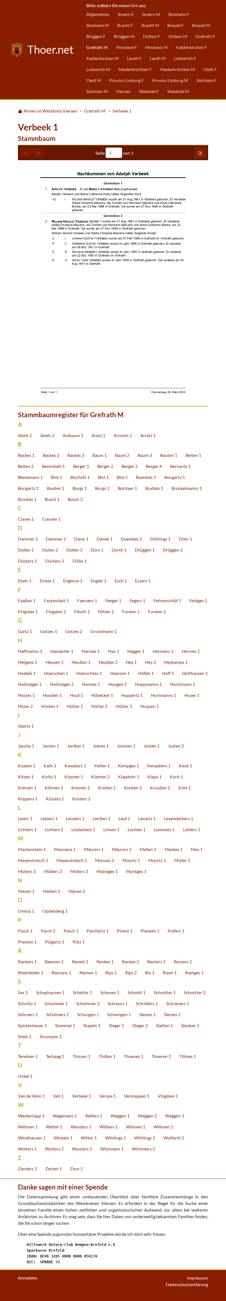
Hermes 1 (191, 651)
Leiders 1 (49, 818)
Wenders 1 (81, 1126)
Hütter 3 (124, 706)
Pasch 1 (25, 930)
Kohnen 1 (27, 787)
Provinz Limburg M (170, 80)
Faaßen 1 (27, 600)
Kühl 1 (184, 787)
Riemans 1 (61, 972)
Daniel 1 (104, 538)
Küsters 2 (81, 798)
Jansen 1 (50, 745)
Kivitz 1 (49, 776)
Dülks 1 (79, 560)
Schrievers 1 (177, 1003)
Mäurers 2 (121, 849)
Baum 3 (145, 455)
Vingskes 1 (168, 1095)
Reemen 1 (54, 961)
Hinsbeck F (126, 47)
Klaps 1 (154, 776)
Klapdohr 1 (128, 776)
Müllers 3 (79, 871)
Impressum (197, 1277)
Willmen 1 (135, 1126)
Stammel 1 (65, 1025)
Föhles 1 (106, 611)
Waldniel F (149, 91)
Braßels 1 (154, 488)
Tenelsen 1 (28, 1056)
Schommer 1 (56, 1003)
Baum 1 (99, 455)
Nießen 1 (51, 891)
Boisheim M (97, 25)
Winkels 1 (63, 1137)
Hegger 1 (135, 651)
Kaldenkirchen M (102, 58)
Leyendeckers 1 (178, 818)
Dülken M (177, 36)
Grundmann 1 (103, 631)
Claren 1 (26, 519)
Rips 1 (111, 972)
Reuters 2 (183, 961)
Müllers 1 (27, 871)
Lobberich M (98, 69)
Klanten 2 (100, 776)
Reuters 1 (156, 961)
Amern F (126, 14)
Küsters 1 (55, 798)
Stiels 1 (24, 1036)
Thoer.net (49, 49)
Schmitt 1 (137, 992)
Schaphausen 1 (50, 992)
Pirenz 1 (124, 930)
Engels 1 (98, 580)
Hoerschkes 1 (89, 673)
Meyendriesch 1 (33, 860)
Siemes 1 (147, 1014)
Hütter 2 (99, 706)
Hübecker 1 (102, 695)
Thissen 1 (81, 1056)
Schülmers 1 (57, 1014)
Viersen (123, 91)
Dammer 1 (28, 538)
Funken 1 (131, 611)
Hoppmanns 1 (148, 684)
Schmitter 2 (195, 992)
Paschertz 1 (98, 930)
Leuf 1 (124, 818)
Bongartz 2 (28, 488)
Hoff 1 (168, 673)
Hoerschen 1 (56, 673)
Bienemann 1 (30, 477)
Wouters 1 (82, 1148)
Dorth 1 (119, 549)
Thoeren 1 (161, 1056)
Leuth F (134, 58)
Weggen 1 (120, 1115)
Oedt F (210, 69)
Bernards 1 (180, 466)
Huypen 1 (149, 706)
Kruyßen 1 (160, 787)
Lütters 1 (191, 829)
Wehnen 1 (27, 1126)
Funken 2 (157, 611)
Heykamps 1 (176, 662)
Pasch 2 (48, 930)
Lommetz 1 (164, 829)
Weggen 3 (174, 1115)
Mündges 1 (107, 871)
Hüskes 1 (49, 706)
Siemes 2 (172, 1014)
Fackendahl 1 (56, 600)
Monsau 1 (104, 860)
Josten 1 (152, 745)
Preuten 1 (27, 941)
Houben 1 (52, 695)
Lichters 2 (54, 829)
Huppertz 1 (132, 695)
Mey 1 (197, 849)
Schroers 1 (28, 1014)
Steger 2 (140, 1025)
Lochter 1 (137, 829)
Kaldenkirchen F (191, 47)
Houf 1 (76, 695)
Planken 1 (150, 930)
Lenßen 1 (101, 818)
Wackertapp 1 (31, 1115)
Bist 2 (122, 477)
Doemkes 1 (131, 538)
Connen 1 (51, 519)
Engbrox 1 (72, 580)
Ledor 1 (25, 818)
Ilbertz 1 (26, 726)
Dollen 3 (74, 549)
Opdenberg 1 (55, 910)
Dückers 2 (54, 560)
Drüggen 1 (145, 549)
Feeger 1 (113, 600)
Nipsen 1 (76, 891)
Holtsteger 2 (62, 684)
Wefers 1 (93, 1115)
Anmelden (27, 1277)
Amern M (151, 14)
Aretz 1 (98, 435)
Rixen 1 (170, 972)
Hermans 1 (163, 651)
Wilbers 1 (108, 1126)
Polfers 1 (176, 930)
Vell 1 (58, 1095)
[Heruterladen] (200, 153)
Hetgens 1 (27, 662)
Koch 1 (176, 776)
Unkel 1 (25, 1076)
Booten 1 (55, 488)
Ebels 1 (24, 580)
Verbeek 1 (121, 110)
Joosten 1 (126, 745)
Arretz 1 (148, 435)
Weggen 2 (147, 1115)
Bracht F (125, 25)
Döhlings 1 (160, 538)
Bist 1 (103, 477)
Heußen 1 (81, 662)
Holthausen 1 (195, 673)
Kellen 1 (102, 765)
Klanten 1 (73, 776)
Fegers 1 (137, 600)
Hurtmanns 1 (163, 695)
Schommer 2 (87, 1003)
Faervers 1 (87, 600)
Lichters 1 (27, 829)
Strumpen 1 (51, 1036)
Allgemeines (97, 14)
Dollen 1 (26, 549)
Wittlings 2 (144, 1137)
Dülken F (151, 36)
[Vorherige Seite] (26, 153)
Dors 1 (97, 549)
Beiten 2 (26, 466)
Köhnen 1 (54, 787)
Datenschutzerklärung (187, 1284)
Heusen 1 (54, 662)
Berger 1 (81, 466)
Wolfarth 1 (173, 1137)
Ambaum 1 (73, 435)
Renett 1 (80, 961)
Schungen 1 (88, 1014)
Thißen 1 (107, 1056)
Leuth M (158, 58)
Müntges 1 (136, 871)
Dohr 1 (185, 538)
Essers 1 (142, 580)
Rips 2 (131, 972)
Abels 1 (25, 435)
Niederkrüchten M (177, 69)
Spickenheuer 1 (32, 1025)
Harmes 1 (91, 651)
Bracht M (150, 25)
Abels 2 (47, 435)
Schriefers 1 (147, 1003)
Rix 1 (149, 972)
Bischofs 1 (80, 477)
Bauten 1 (168, 455)
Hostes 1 (26, 695)
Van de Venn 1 (31, 1095)
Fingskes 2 (56, 611)
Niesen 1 (26, 891)
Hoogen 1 (117, 684)
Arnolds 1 (123, 435)
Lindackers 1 (83, 829)
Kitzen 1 (26, 776)
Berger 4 (154, 466)
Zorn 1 (76, 1168)
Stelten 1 (164, 1025)
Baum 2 (122, 455)
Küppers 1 (27, 798)
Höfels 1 (146, 673)
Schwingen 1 (119, 1014)
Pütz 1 (78, 941)
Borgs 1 (79, 488)
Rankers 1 (27, 961)
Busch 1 (52, 499)
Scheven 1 (109, 992)
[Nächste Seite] (38, 153)
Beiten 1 (193, 455)
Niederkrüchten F (135, 69)
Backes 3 (76, 455)
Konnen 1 (80, 787)
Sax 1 (23, 992)
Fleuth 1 (82, 611)
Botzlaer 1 (127, 488)
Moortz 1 (131, 860)
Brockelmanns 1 (186, 488)
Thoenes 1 (133, 1056)
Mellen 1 (148, 849)
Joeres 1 (101, 745)
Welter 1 (54, 1126)
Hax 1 (113, 651)
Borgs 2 (102, 488)
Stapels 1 (91, 1025)
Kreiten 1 (107, 787)
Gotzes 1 (48, 631)
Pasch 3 (71, 930)
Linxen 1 (111, 829)
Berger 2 (105, 466)
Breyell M (201, 25)
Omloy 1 (26, 910)
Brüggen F (96, 36)
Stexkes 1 (190, 1025)
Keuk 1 (185, 765)
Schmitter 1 (165, 992)
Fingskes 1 (28, 611)
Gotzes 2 (73, 631)
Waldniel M (178, 91)
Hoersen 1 (120, 673)
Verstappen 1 (136, 1095)
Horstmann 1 (182, 684)
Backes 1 (26, 455)
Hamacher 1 (61, 651)
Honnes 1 (91, 684)
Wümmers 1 (111, 1148)
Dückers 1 (27, 560)
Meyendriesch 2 (72, 860)
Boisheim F (178, 14)
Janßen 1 (76, 745)
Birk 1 (56, 477)
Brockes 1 (27, 499)
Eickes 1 (47, 580)
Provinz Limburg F (126, 80)
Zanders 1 (27, 1168)
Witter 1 (89, 1137)
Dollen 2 (50, 549)
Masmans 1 (65, 849)
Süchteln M (97, 91)
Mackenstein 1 (32, 849)
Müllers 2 (53, 871)
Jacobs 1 (26, 745)
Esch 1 (121, 580)
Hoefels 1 (27, 673)
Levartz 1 (147, 818)
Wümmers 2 (143, 1148)
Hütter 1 (75, 706)
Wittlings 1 (115, 1137)
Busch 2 (75, 499)
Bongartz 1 (174, 477)
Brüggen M (124, 36)
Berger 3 (130, 466)
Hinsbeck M (156, 47)
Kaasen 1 (26, 765)
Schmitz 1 (27, 1003)
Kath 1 (50, 765)
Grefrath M (97, 47)
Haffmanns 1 (30, 651)
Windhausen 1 (31, 1137)
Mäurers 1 (94, 849)
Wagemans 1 (65, 1115)
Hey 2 (150, 662)
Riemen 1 (88, 972)
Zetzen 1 (53, 1168)
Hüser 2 (25, 706)
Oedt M (93, 80)
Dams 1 (81, 538)
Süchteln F (206, 80)
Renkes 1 (105, 961)
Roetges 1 (194, 972)
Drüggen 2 (173, 549)
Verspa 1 (107, 1095)
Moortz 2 (157, 860)
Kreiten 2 (133, 787)
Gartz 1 (25, 631)
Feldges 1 (198, 600)
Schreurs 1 (118, 1003)
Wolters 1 (27, 1148)
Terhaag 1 (55, 1056)
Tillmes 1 (187, 1056)
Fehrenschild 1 (167, 600)
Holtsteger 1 (30, 684)
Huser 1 (191, 695)
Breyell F (175, 25)
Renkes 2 (130, 961)
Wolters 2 (54, 1148)
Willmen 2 (163, 1126)
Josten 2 (176, 745)
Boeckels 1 (146, 477)
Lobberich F (185, 58)
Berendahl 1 (53, 466)
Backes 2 (51, 455)
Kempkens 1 (159, 765)
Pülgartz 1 (54, 941)
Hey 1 (131, 662)
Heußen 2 (108, 662)
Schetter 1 (82, 992)
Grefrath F (205, 36)
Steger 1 (116, 1025)
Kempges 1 (128, 765)
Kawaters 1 (75, 765)
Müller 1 (182, 860)
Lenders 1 (75, 818)
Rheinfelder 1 (30, 972)
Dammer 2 (56, 538)
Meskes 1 (173, 849)
